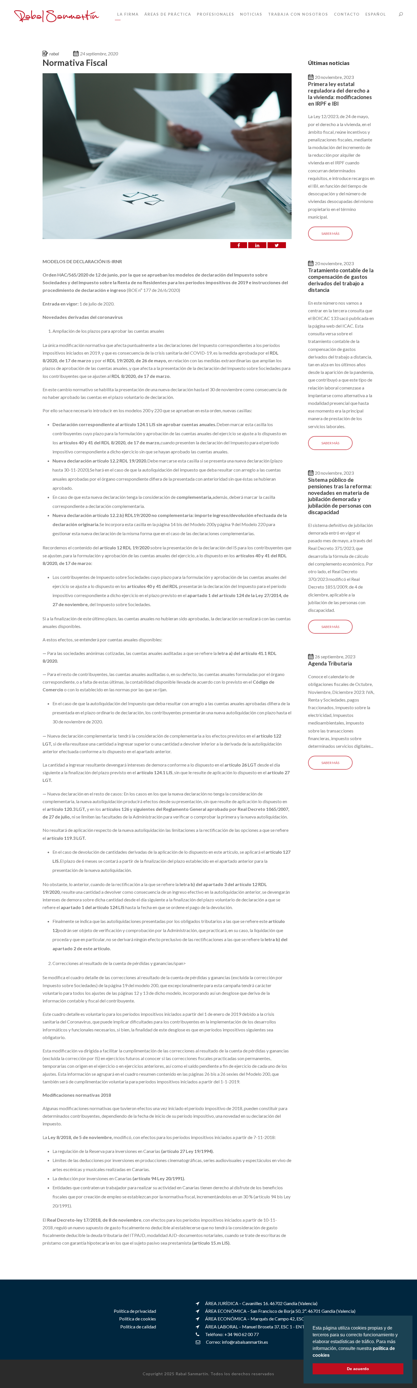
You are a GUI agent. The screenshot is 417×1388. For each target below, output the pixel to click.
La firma (128, 14)
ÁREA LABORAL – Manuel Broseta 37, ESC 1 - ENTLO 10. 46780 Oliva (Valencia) (284, 1326)
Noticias (251, 14)
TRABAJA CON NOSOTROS (298, 14)
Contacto (347, 14)
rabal (54, 53)
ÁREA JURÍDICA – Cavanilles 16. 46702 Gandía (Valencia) (261, 1303)
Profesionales (215, 14)
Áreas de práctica (167, 14)
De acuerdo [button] (358, 1368)
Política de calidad (138, 1326)
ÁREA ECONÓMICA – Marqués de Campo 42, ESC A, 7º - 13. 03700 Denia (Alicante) (287, 1318)
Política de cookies (137, 1318)
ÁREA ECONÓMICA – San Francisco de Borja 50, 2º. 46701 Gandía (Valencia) (280, 1311)
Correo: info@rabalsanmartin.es (237, 1342)
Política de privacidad (135, 1311)
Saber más (330, 233)
